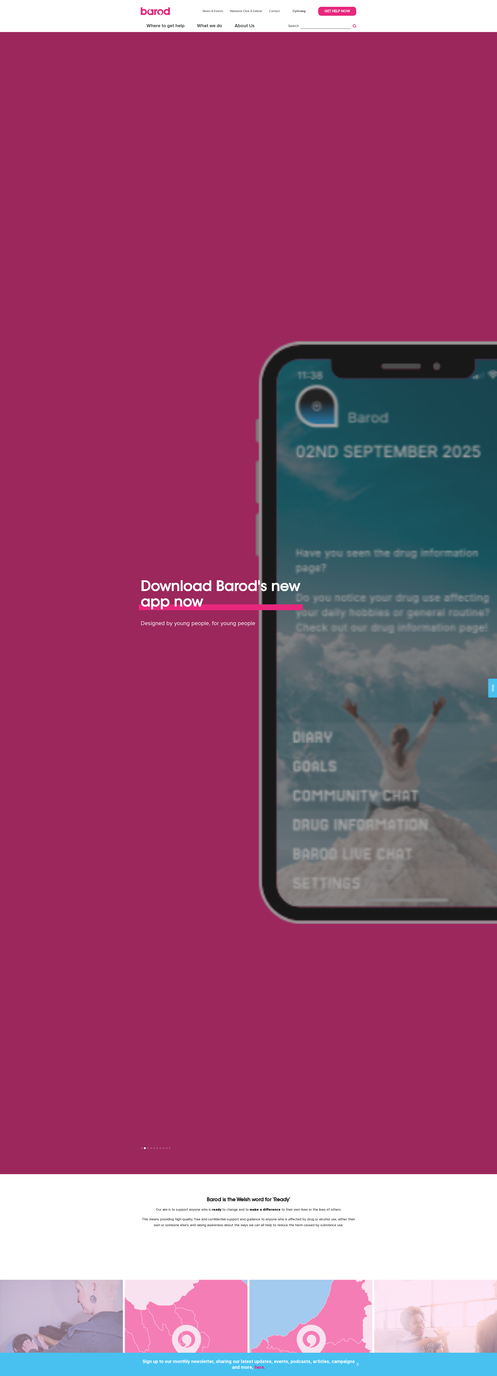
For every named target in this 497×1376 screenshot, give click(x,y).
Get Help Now (337, 11)
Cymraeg (299, 11)
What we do (209, 26)
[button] (142, 1148)
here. (259, 1367)
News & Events (213, 11)
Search (293, 26)
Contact (274, 11)
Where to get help (165, 26)
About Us (245, 26)
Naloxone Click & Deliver (246, 11)
